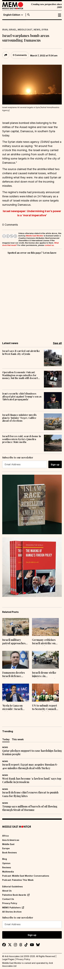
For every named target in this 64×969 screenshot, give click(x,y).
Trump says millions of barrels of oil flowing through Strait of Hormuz (29, 808)
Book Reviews (9, 852)
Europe (6, 848)
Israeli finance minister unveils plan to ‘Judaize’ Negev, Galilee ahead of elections (19, 417)
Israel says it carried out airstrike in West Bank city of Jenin (21, 352)
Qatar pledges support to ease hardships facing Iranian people (32, 752)
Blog (4, 859)
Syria (45, 29)
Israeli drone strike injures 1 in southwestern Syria (44, 674)
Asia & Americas (10, 840)
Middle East (25, 29)
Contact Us (8, 899)
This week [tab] (18, 739)
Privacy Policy (9, 903)
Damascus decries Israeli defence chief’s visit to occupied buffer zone (15, 674)
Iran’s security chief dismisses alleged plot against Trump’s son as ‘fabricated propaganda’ (22, 396)
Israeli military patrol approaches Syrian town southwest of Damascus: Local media (13, 642)
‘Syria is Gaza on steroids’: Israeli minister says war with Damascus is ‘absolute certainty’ (14, 707)
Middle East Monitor (34, 236)
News (37, 29)
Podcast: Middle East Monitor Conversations (25, 876)
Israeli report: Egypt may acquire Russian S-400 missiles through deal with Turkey (30, 766)
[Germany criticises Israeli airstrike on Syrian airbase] (45, 627)
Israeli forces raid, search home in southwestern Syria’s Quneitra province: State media (21, 439)
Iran (5, 29)
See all (57, 343)
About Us (7, 890)
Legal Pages (8, 959)
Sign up (55, 464)
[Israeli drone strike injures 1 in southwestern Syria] (45, 660)
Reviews (6, 867)
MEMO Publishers (11, 907)
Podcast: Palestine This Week (17, 880)
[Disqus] (32, 296)
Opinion (6, 863)
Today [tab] (6, 739)
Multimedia (8, 871)
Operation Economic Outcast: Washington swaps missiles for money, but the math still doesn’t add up (20, 375)
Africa (5, 835)
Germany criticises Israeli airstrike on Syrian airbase (44, 642)
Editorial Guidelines (12, 886)
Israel (13, 29)
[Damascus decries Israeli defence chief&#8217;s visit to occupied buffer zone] (15, 660)
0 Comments (20, 55)
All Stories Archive (12, 911)
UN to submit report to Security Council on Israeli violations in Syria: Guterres (44, 707)
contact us (49, 245)
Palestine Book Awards (14, 895)
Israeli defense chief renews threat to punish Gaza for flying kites (30, 794)
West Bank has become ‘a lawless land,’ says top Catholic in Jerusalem (31, 780)
